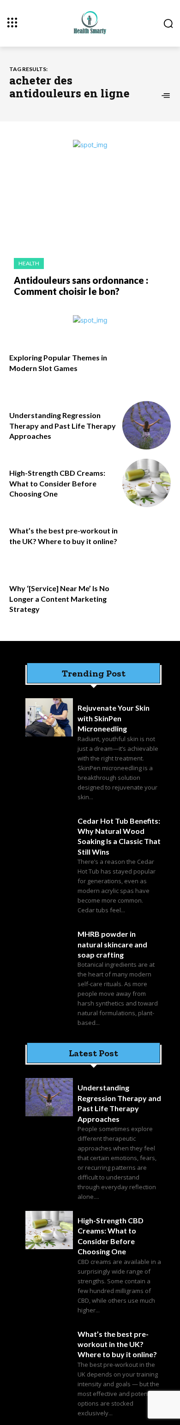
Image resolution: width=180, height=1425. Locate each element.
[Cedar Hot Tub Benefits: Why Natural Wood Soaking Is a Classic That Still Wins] (49, 830)
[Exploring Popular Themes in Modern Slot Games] (146, 367)
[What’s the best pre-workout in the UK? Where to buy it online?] (146, 540)
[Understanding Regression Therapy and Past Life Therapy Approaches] (146, 425)
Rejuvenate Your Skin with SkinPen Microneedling (114, 718)
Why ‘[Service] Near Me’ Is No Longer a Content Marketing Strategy (59, 598)
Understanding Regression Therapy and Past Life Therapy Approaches (62, 425)
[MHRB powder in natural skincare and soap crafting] (49, 943)
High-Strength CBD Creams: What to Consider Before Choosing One (57, 483)
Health (28, 263)
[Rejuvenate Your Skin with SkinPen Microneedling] (49, 717)
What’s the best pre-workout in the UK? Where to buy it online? (117, 1344)
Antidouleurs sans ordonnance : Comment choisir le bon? (81, 286)
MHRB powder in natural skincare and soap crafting (112, 944)
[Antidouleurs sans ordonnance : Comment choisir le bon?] (90, 208)
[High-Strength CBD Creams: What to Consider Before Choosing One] (146, 483)
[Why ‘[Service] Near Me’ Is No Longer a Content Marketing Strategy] (146, 598)
